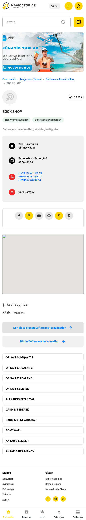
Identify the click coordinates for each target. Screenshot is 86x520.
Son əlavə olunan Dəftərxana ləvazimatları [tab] (39, 327)
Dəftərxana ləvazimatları (60, 79)
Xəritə (5, 499)
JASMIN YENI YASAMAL (21, 420)
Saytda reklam (53, 484)
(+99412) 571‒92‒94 (30, 172)
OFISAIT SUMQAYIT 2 (19, 357)
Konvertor (7, 479)
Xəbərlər (6, 494)
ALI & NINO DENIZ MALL (21, 399)
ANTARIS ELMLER (17, 440)
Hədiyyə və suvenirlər (16, 119)
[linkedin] (63, 499)
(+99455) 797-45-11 (29, 176)
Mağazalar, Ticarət (31, 79)
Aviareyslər (8, 484)
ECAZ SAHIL (13, 430)
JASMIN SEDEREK (17, 409)
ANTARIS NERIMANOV (20, 451)
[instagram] (55, 499)
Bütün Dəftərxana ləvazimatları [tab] (39, 341)
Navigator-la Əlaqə (55, 489)
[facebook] (48, 499)
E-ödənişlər (8, 489)
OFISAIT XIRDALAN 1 (19, 378)
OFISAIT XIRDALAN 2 (19, 367)
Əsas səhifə (9, 79)
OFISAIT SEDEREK (17, 388)
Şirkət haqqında (53, 479)
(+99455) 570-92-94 (29, 180)
